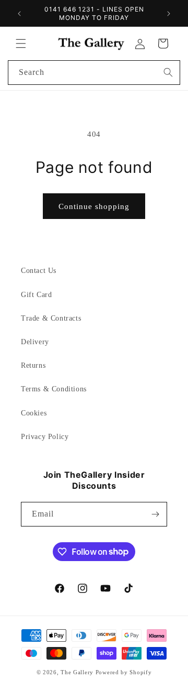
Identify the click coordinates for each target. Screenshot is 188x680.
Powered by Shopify (124, 672)
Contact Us (38, 271)
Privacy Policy (44, 437)
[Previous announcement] (19, 13)
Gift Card (36, 295)
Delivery (35, 342)
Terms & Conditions (54, 389)
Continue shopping (94, 206)
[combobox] (94, 72)
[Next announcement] (168, 13)
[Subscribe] (155, 514)
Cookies (33, 413)
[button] (20, 43)
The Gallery (77, 672)
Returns (33, 365)
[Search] (168, 72)
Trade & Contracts (51, 318)
